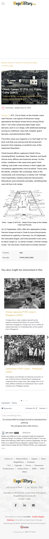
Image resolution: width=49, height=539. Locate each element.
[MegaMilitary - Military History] (24, 3)
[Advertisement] (24, 32)
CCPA (42, 469)
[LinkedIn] (24, 506)
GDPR (34, 469)
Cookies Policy (22, 469)
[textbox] (24, 416)
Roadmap (30, 462)
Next (47, 337)
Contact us (8, 459)
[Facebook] (16, 506)
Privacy (28, 465)
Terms (14, 403)
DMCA (24, 472)
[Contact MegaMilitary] (33, 506)
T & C (9, 465)
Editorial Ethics (22, 459)
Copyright (18, 465)
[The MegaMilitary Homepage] (24, 481)
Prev (1, 337)
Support (34, 459)
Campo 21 (5, 115)
